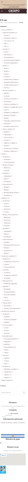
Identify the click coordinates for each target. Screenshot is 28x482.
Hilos (5, 363)
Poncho (6, 88)
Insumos (5, 355)
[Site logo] (14, 11)
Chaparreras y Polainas (11, 79)
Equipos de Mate (9, 292)
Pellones (6, 123)
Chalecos (7, 76)
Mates (6, 297)
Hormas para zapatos (10, 339)
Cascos (6, 74)
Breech (6, 71)
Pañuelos (7, 159)
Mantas (6, 145)
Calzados (5, 173)
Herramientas (8, 57)
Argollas (6, 317)
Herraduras (7, 54)
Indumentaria (7, 184)
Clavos (6, 52)
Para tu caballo (7, 129)
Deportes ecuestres (9, 32)
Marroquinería (7, 281)
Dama (3, 154)
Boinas (6, 190)
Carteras (6, 170)
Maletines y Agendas (10, 283)
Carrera (6, 35)
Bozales (6, 132)
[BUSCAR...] (24, 392)
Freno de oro (8, 41)
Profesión (6, 366)
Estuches (7, 220)
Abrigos (6, 187)
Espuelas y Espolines (10, 82)
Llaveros (6, 206)
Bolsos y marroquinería (10, 214)
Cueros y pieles (7, 325)
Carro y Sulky (8, 137)
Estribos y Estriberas (10, 104)
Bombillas (7, 289)
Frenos (6, 140)
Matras (6, 118)
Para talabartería (9, 347)
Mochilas (6, 226)
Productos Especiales (10, 63)
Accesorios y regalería (8, 256)
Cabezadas (7, 134)
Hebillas (6, 322)
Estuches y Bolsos (9, 294)
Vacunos (6, 333)
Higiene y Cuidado (9, 143)
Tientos (6, 330)
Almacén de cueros (7, 311)
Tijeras (6, 352)
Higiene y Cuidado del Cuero (13, 107)
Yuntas (6, 212)
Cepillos (6, 358)
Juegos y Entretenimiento (12, 308)
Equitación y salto (9, 38)
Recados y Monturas (10, 126)
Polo (5, 46)
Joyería (6, 264)
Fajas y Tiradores (6, 380)
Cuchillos (5, 270)
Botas (5, 68)
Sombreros (7, 195)
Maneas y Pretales (9, 115)
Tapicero (6, 374)
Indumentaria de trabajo (11, 60)
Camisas (6, 242)
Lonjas (6, 328)
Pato (5, 43)
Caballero (4, 198)
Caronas (6, 96)
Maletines (7, 223)
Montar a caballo (8, 90)
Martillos (6, 344)
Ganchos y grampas (10, 319)
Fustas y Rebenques (10, 85)
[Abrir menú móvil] (2, 11)
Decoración (7, 306)
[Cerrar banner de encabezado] (2, 2)
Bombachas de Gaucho (11, 245)
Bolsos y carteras (8, 165)
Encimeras (7, 101)
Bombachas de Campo (11, 192)
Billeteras (7, 168)
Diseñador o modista (10, 369)
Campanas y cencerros (11, 261)
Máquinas (7, 341)
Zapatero (7, 377)
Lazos (5, 110)
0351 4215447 (14, 413)
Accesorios (6, 157)
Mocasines (7, 181)
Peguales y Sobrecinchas (12, 121)
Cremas (6, 361)
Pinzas (6, 350)
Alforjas (6, 93)
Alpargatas (7, 176)
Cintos (6, 203)
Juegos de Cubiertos (10, 275)
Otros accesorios (9, 162)
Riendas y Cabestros (10, 151)
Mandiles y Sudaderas (10, 112)
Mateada (5, 286)
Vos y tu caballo (6, 30)
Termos (6, 300)
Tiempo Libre (7, 303)
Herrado (5, 49)
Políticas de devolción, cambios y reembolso (13, 422)
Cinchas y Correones (10, 99)
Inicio (1, 22)
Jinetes (5, 65)
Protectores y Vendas (10, 148)
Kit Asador (7, 278)
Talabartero (7, 372)
